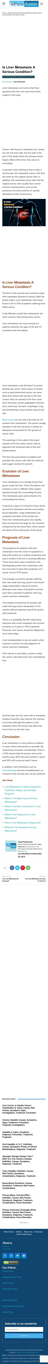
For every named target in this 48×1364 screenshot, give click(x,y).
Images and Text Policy (12, 1277)
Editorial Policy (8, 1283)
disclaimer (23, 851)
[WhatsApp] (28, 867)
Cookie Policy (8, 1312)
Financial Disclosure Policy (13, 1306)
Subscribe (24, 1336)
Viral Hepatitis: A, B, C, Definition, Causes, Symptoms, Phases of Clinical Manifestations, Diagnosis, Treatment (19, 1146)
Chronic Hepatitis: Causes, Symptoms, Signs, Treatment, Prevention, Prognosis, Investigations (19, 1122)
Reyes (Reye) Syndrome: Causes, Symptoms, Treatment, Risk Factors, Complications (18, 1185)
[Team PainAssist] (11, 849)
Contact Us (6, 1249)
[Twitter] (17, 867)
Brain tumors (8, 420)
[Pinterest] (22, 867)
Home (4, 13)
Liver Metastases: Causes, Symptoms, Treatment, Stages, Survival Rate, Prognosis (23, 790)
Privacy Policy (8, 1271)
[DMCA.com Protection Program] (10, 1263)
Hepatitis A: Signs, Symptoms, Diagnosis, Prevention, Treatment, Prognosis (17, 1134)
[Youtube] (23, 1255)
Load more (23, 1222)
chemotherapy (9, 770)
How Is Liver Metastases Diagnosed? (23, 823)
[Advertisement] (24, 41)
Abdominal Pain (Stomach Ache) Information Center (24, 13)
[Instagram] (11, 1255)
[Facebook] (12, 867)
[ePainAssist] (24, 4)
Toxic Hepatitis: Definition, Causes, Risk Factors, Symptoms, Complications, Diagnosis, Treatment (18, 1173)
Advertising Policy (9, 1300)
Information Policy (9, 1289)
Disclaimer (27, 1352)
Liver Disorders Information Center (13, 15)
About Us (5, 1246)
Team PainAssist (19, 82)
